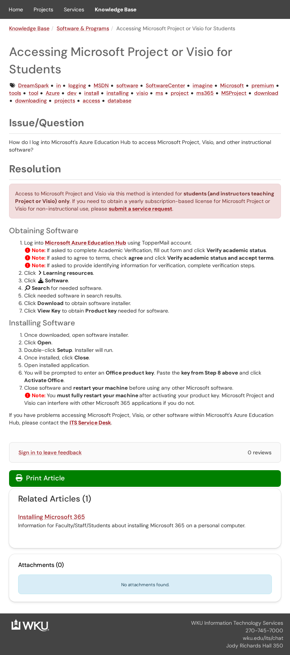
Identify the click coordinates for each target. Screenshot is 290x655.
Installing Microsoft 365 (51, 517)
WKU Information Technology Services (237, 622)
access (91, 100)
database (119, 100)
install (91, 93)
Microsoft (232, 85)
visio (142, 93)
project (180, 93)
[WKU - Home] (30, 624)
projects (64, 100)
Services (74, 9)
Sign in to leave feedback (50, 452)
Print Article (44, 478)
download (266, 93)
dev (72, 93)
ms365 (205, 93)
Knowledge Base (115, 9)
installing (117, 93)
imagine (203, 85)
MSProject (234, 93)
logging (77, 85)
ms (159, 93)
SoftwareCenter (165, 85)
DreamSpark (33, 85)
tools (15, 93)
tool (33, 93)
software (127, 85)
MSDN (101, 85)
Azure (53, 93)
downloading (31, 100)
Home (16, 9)
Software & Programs (83, 28)
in (58, 85)
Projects (43, 9)
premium (262, 85)
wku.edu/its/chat (263, 638)
